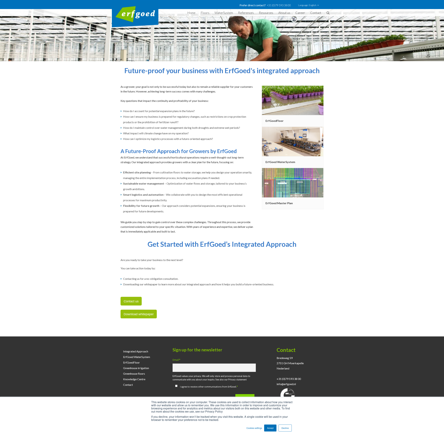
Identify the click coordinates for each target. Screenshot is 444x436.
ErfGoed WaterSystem (280, 162)
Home (191, 13)
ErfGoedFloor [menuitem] (131, 362)
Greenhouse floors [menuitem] (134, 373)
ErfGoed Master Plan (279, 203)
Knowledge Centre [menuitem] (134, 379)
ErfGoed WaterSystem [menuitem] (136, 356)
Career (300, 13)
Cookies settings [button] (254, 427)
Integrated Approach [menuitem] (135, 351)
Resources (266, 13)
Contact (315, 13)
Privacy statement (237, 379)
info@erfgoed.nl (286, 384)
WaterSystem (224, 13)
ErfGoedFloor (275, 120)
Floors (205, 13)
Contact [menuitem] (128, 384)
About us (284, 13)
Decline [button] (285, 427)
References (246, 13)
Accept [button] (270, 427)
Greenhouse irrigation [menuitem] (136, 368)
